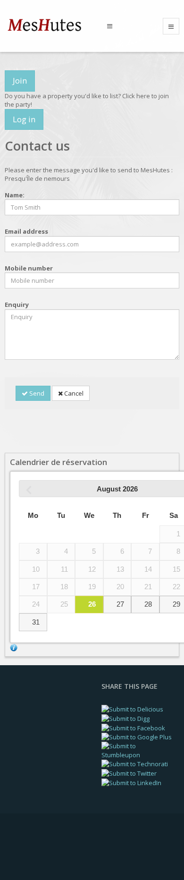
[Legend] (13, 647)
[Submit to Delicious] (132, 708)
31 (36, 622)
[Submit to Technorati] (134, 763)
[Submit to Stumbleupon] (138, 749)
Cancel (73, 393)
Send (36, 393)
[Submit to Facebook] (133, 727)
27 (120, 604)
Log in (24, 119)
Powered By (48, 851)
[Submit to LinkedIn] (131, 782)
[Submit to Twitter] (129, 773)
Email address (26, 231)
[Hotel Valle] (49, 25)
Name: (15, 195)
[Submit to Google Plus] (136, 736)
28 (148, 604)
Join (20, 80)
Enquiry (17, 304)
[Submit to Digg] (125, 718)
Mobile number (29, 268)
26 (92, 604)
